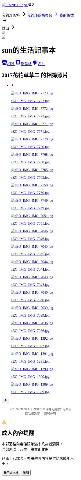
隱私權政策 (32, 413)
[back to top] (5, 400)
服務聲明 (50, 413)
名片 (41, 64)
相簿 (11, 64)
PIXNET (24, 409)
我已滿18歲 (11, 473)
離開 (26, 473)
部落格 (26, 64)
